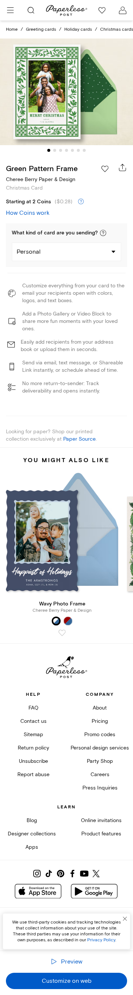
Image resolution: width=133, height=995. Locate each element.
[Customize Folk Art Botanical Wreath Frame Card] (66, 91)
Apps (31, 847)
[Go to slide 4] (66, 150)
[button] (103, 233)
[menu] (10, 10)
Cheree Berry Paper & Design (40, 179)
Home (12, 29)
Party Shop (100, 761)
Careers (100, 774)
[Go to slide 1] (48, 150)
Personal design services (100, 748)
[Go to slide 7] (84, 150)
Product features (101, 834)
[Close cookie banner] (124, 918)
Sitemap (33, 734)
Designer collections (32, 834)
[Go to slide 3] (60, 150)
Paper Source (79, 439)
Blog (32, 820)
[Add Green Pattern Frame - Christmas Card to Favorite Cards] (104, 168)
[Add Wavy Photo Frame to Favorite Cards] (62, 632)
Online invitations (101, 820)
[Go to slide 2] (54, 150)
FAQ (33, 708)
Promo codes (99, 734)
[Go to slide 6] (78, 150)
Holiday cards (78, 29)
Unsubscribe (33, 761)
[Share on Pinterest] (60, 873)
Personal (29, 252)
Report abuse (33, 774)
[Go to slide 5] (72, 150)
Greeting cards (41, 29)
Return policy (33, 748)
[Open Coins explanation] (81, 202)
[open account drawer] (122, 10)
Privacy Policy (101, 940)
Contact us (33, 721)
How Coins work (28, 213)
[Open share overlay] (122, 167)
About (100, 708)
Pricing (100, 721)
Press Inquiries (99, 788)
